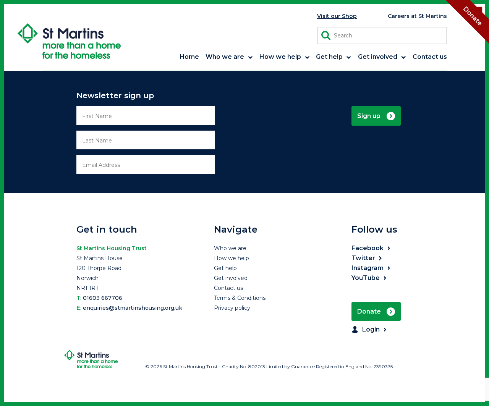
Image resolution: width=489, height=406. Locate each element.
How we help (231, 258)
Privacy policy (232, 307)
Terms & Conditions (240, 297)
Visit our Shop (337, 16)
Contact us (228, 288)
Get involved (231, 278)
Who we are (230, 248)
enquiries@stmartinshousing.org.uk (132, 307)
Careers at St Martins (417, 16)
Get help (225, 268)
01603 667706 (102, 297)
